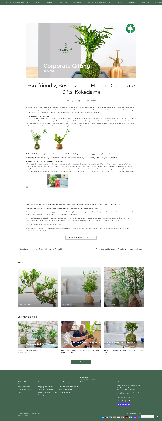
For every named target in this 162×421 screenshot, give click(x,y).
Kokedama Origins (65, 384)
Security (41, 395)
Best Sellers (22, 381)
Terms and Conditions (45, 389)
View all (81, 362)
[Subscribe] (143, 382)
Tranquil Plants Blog (66, 389)
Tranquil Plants (26, 413)
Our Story (62, 381)
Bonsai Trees (22, 384)
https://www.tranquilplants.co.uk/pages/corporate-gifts (45, 224)
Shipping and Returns (45, 387)
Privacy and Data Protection (47, 392)
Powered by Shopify (23, 415)
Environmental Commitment (68, 387)
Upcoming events (65, 392)
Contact (41, 384)
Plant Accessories (24, 387)
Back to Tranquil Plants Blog (82, 237)
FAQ (39, 381)
